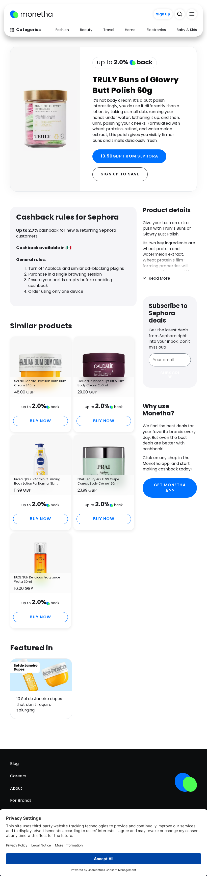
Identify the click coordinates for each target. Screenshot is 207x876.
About (16, 788)
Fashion (62, 29)
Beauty (86, 29)
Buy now (40, 421)
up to (124, 62)
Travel (108, 29)
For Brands (21, 800)
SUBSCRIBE (169, 375)
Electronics (156, 29)
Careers (18, 776)
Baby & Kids (187, 29)
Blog (14, 763)
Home (130, 29)
